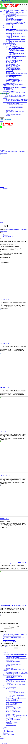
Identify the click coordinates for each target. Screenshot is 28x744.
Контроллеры (9, 81)
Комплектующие (10, 72)
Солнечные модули (14, 79)
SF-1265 (2, 187)
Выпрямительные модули (12, 13)
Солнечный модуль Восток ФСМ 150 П (13, 605)
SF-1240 (2, 259)
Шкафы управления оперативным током (16, 29)
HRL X (11, 45)
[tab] (15, 235)
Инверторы (9, 79)
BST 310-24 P (4, 431)
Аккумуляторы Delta (11, 57)
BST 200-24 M (4, 300)
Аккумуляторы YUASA (12, 58)
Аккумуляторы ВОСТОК (12, 67)
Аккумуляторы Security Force (13, 65)
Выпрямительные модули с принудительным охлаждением (14, 18)
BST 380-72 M (4, 519)
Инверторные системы (9, 640)
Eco (13, 71)
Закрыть (2, 738)
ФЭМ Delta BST (16, 81)
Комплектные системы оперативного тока (17, 30)
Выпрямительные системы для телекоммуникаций (14, 90)
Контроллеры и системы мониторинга (16, 12)
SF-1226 (2, 222)
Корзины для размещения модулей (15, 23)
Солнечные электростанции (13, 77)
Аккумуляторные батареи (11, 151)
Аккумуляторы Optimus (12, 61)
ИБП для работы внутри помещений (15, 95)
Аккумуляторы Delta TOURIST (14, 60)
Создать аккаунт (4, 743)
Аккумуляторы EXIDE (12, 46)
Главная (2, 151)
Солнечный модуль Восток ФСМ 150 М (13, 563)
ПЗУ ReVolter (9, 64)
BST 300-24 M (4, 387)
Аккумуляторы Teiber (11, 68)
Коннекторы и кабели (11, 80)
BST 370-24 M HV (6, 475)
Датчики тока (9, 24)
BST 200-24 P (4, 343)
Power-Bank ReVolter (11, 62)
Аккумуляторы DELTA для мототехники (16, 73)
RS (12, 27)
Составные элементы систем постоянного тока (15, 634)
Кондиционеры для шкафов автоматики (13, 84)
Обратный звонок (4, 93)
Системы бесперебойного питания (12, 85)
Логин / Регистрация (8, 734)
